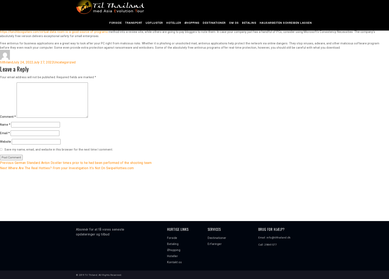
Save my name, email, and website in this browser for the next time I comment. (58, 149)
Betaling (249, 22)
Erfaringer (215, 244)
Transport (133, 22)
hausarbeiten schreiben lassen (286, 22)
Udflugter (154, 22)
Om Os (234, 22)
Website (5, 141)
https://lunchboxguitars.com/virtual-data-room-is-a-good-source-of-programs (54, 31)
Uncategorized (65, 62)
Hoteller (173, 22)
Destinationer (214, 22)
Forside (115, 22)
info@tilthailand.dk (279, 237)
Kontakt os (174, 262)
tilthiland (6, 62)
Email (5, 133)
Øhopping (192, 22)
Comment (8, 116)
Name (5, 124)
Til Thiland (91, 275)
